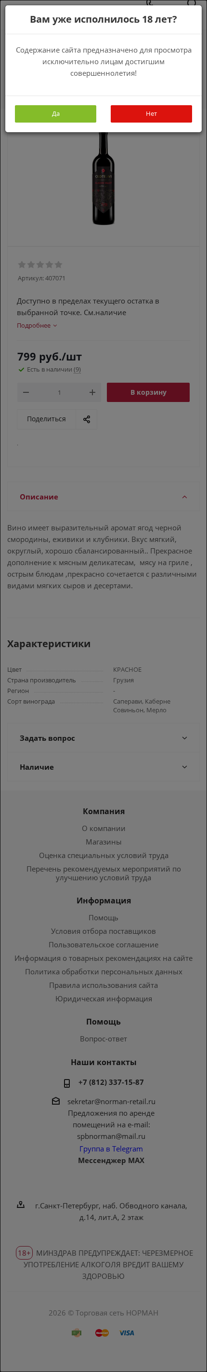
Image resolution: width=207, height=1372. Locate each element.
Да (56, 113)
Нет (151, 113)
